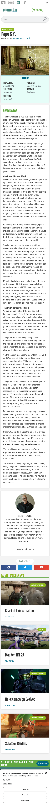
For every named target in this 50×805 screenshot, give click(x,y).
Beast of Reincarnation (19, 610)
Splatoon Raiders (16, 743)
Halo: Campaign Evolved (20, 699)
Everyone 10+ (6, 38)
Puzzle (28, 38)
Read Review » (10, 617)
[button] (46, 10)
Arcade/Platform (19, 38)
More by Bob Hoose (25, 549)
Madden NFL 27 (14, 654)
